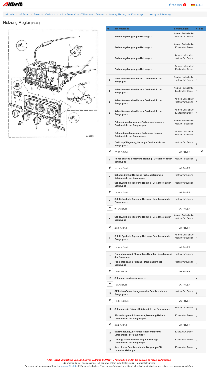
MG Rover (24, 14)
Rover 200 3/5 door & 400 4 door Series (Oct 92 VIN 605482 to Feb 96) (68, 14)
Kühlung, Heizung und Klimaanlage (125, 14)
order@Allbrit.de (69, 365)
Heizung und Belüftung (159, 14)
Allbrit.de (9, 14)
